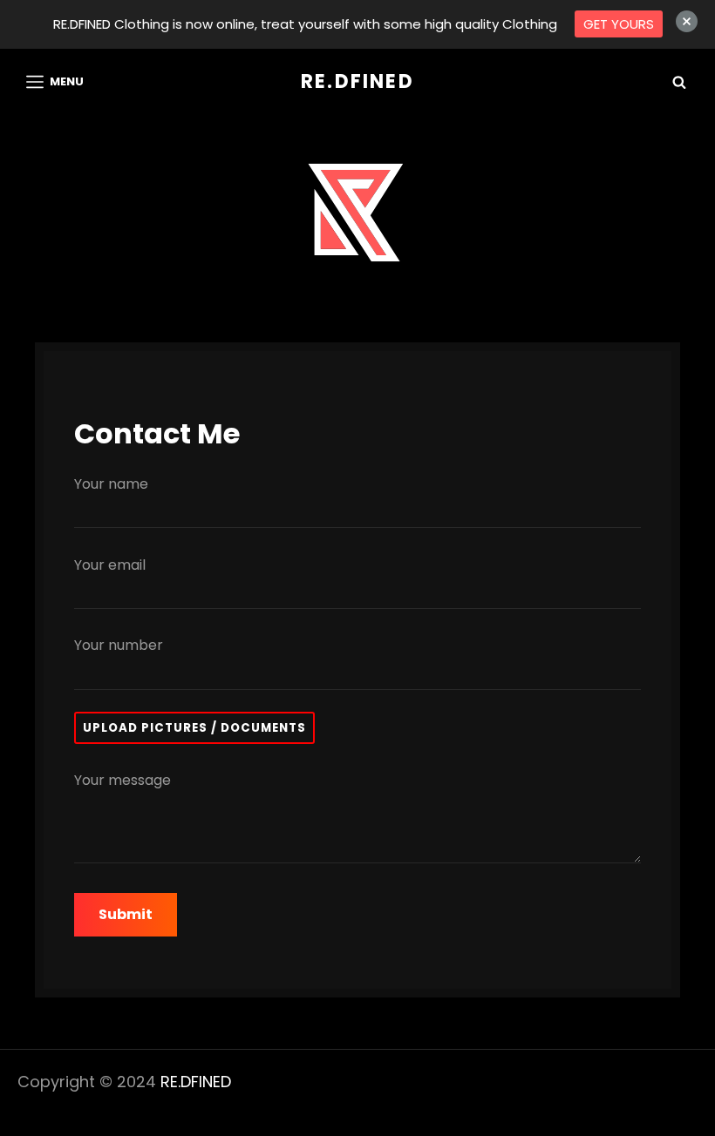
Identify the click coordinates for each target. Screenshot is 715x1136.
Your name (111, 484)
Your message (122, 780)
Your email (110, 565)
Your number (118, 645)
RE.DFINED (357, 81)
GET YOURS (618, 24)
